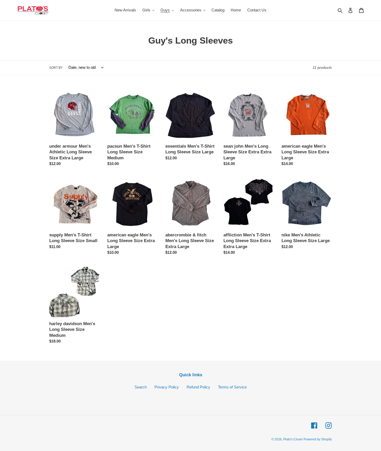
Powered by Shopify (318, 439)
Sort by (56, 68)
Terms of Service (232, 387)
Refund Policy (198, 387)
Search (141, 387)
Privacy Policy (166, 387)
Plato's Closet (292, 439)
